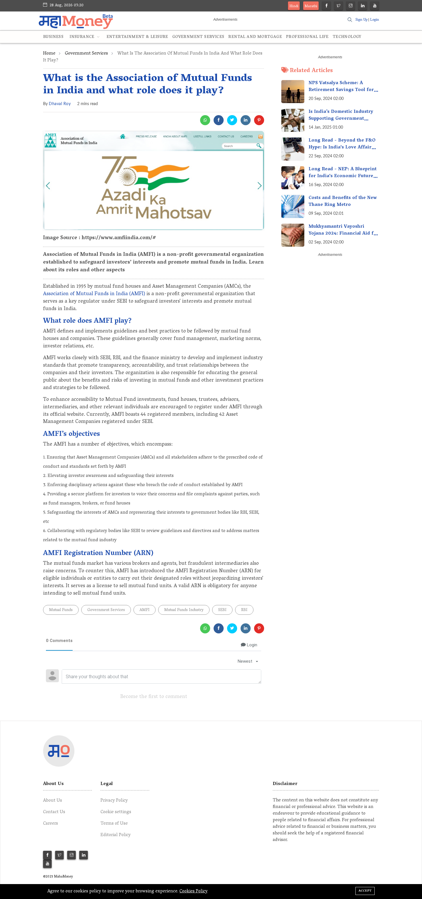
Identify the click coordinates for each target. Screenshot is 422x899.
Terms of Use (114, 823)
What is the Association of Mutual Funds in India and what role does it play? (147, 85)
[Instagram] (351, 6)
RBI (244, 610)
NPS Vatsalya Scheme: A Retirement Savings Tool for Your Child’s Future (341, 90)
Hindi (293, 6)
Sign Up (361, 20)
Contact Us (54, 812)
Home (49, 53)
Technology (347, 37)
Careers (50, 823)
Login (374, 20)
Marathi (311, 6)
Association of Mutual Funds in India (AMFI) (94, 294)
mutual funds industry (184, 610)
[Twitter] (338, 6)
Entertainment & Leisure (137, 37)
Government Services (198, 37)
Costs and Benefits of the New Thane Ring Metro (343, 201)
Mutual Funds (61, 610)
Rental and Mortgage (255, 37)
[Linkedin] (363, 6)
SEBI (222, 610)
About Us (52, 800)
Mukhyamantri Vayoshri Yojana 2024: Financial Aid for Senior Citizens (344, 234)
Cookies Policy (193, 891)
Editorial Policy (115, 835)
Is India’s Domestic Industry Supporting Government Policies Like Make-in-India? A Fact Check (342, 122)
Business (53, 37)
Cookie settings (115, 812)
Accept (365, 891)
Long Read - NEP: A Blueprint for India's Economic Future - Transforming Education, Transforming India (343, 179)
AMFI (145, 610)
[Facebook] (326, 6)
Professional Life (307, 37)
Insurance (82, 37)
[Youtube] (375, 6)
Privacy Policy (114, 800)
